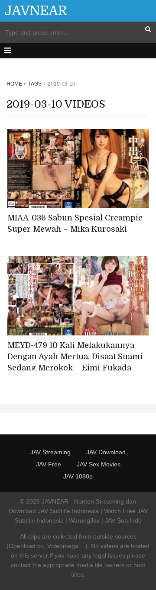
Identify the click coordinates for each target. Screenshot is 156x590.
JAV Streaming (50, 452)
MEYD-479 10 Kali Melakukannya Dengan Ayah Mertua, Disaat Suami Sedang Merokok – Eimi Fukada (75, 356)
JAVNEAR (36, 10)
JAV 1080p (78, 476)
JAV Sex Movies (98, 464)
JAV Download (106, 452)
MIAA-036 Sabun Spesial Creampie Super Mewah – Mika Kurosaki (75, 223)
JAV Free (48, 464)
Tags (35, 84)
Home (14, 84)
